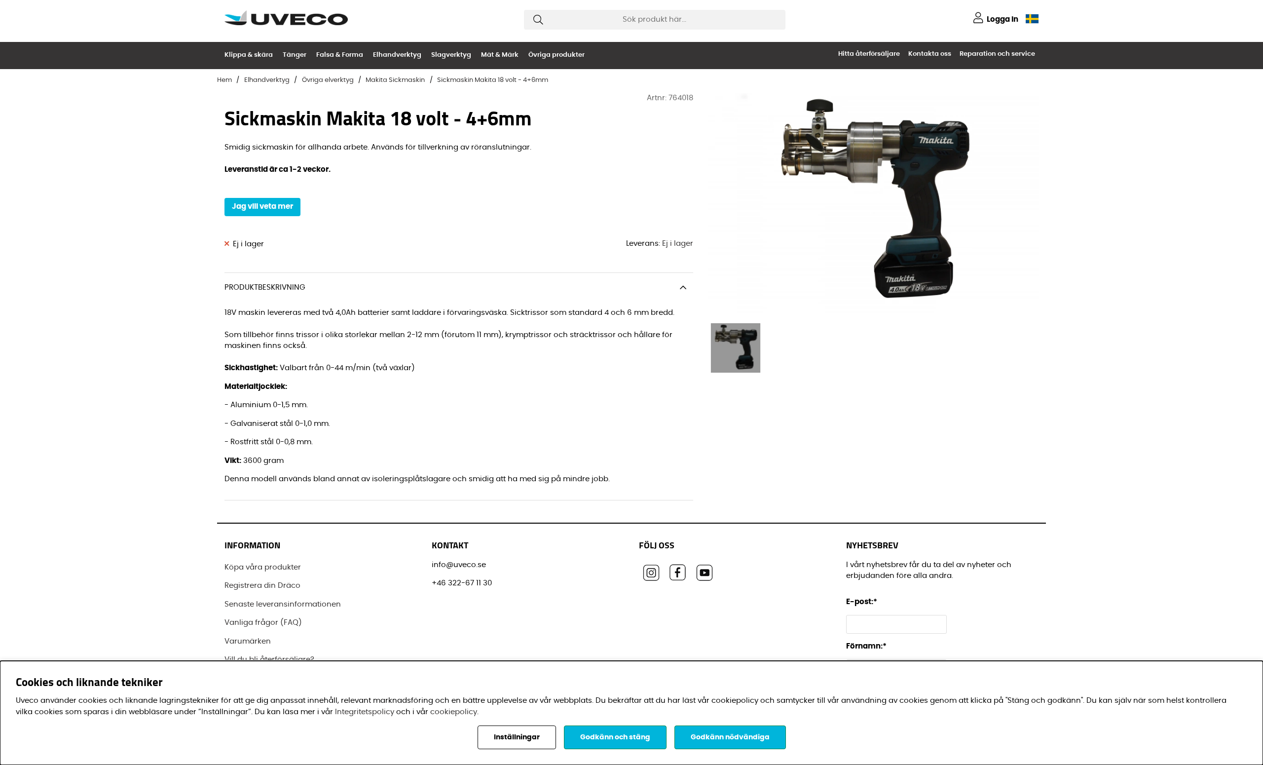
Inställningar (517, 737)
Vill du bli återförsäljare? (269, 659)
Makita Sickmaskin (395, 80)
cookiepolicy (453, 712)
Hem (224, 80)
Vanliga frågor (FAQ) (263, 622)
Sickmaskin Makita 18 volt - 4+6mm (492, 80)
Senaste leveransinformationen (282, 604)
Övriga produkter (556, 55)
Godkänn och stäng (615, 737)
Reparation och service (997, 54)
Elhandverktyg (397, 55)
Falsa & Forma (339, 55)
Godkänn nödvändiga (730, 737)
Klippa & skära (248, 55)
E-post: (862, 602)
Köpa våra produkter (262, 567)
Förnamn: (866, 646)
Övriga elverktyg (328, 80)
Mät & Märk (500, 55)
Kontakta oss (929, 54)
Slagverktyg (451, 55)
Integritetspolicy (364, 712)
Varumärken (247, 641)
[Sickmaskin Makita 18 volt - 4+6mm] (735, 348)
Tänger (294, 55)
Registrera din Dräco (262, 585)
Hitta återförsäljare (869, 54)
